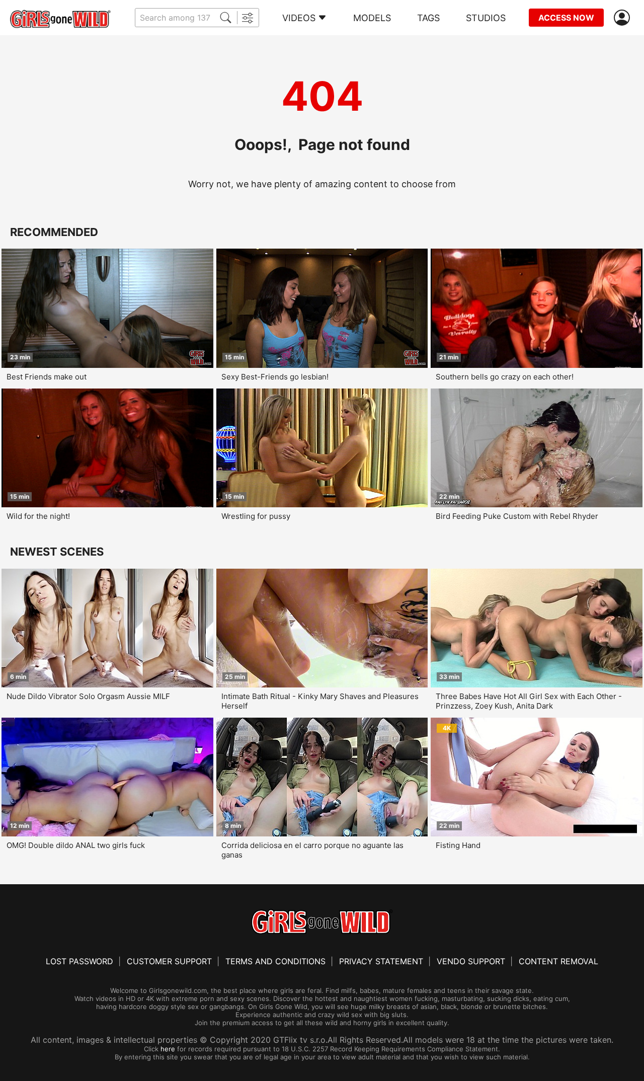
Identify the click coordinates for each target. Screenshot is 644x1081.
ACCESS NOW (566, 18)
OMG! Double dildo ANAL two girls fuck (76, 845)
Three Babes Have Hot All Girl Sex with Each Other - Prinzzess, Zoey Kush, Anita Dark (529, 701)
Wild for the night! (38, 516)
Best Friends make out (47, 376)
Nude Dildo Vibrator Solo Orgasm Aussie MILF (88, 696)
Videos (298, 18)
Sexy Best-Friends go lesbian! (275, 376)
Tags (428, 18)
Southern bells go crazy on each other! (505, 376)
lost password (79, 961)
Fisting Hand (458, 845)
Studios (486, 18)
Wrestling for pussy (255, 516)
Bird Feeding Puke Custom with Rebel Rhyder (517, 516)
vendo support (471, 961)
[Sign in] (624, 18)
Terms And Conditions (275, 961)
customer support (169, 961)
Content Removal (558, 961)
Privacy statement (381, 961)
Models (372, 18)
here (167, 1049)
